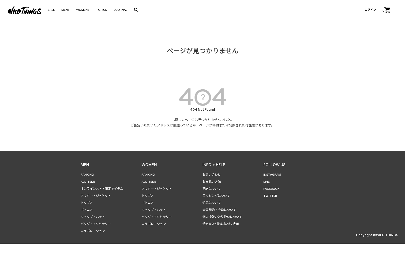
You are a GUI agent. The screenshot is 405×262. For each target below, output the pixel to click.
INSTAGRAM (272, 174)
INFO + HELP (213, 164)
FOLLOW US (274, 164)
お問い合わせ (211, 174)
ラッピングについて (216, 195)
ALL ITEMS (88, 181)
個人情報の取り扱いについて (222, 217)
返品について (211, 203)
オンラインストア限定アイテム (102, 188)
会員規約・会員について (219, 210)
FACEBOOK (271, 188)
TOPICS (101, 9)
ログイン (370, 9)
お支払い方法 (211, 181)
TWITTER (270, 195)
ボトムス (87, 210)
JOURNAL (121, 9)
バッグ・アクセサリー (96, 224)
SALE (51, 9)
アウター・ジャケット (96, 195)
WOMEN (149, 164)
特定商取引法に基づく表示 (220, 224)
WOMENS (83, 9)
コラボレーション (93, 231)
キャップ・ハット (93, 217)
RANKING (87, 174)
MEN (85, 164)
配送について (211, 188)
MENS (65, 9)
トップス (87, 203)
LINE (266, 181)
